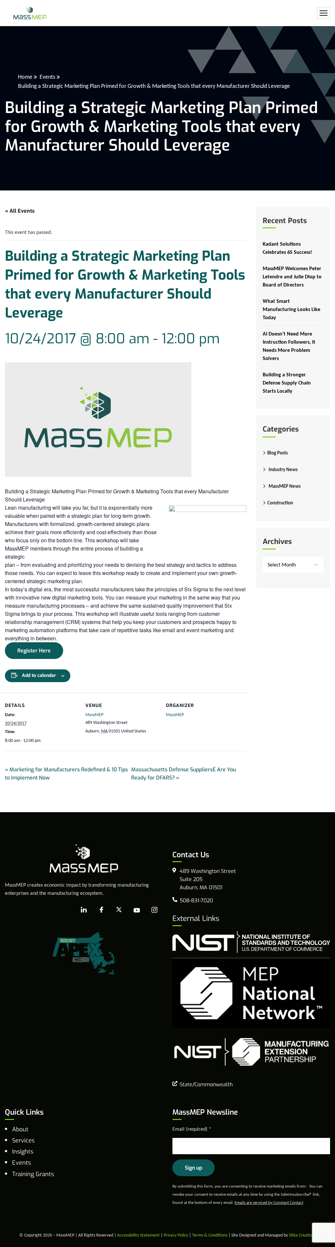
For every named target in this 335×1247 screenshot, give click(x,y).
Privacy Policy (176, 1235)
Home (25, 76)
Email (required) (191, 1129)
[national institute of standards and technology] (251, 942)
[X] (119, 910)
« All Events (20, 210)
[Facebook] (101, 910)
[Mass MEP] (30, 13)
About (20, 1129)
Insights (22, 1152)
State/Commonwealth (206, 1084)
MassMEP (94, 714)
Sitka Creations (302, 1235)
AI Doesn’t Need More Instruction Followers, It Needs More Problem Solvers (289, 346)
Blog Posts (277, 453)
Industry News (283, 469)
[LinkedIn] (84, 910)
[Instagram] (154, 910)
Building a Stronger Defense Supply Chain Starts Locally (287, 382)
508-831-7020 (196, 900)
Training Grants (33, 1174)
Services (23, 1140)
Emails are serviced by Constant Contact (269, 1202)
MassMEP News (285, 486)
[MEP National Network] (251, 992)
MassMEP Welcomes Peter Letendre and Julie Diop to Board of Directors (292, 276)
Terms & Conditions (209, 1235)
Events (47, 76)
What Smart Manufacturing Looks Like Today (291, 309)
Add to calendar (39, 675)
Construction (280, 503)
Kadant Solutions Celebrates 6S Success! (287, 248)
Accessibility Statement (138, 1235)
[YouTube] (137, 910)
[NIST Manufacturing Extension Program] (251, 1051)
